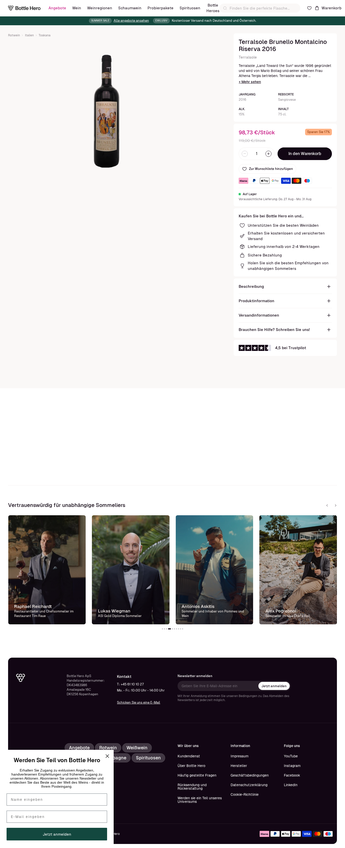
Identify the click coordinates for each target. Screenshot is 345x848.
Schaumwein (129, 8)
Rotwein (14, 35)
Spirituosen (190, 8)
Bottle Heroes (212, 8)
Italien (29, 35)
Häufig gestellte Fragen (197, 775)
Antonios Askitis (198, 606)
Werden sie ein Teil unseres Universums (200, 800)
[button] (162, 628)
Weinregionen (99, 8)
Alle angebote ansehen (131, 20)
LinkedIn (291, 785)
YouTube (291, 756)
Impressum (240, 756)
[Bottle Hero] (24, 8)
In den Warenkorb (304, 153)
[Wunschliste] (309, 8)
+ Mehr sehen (250, 82)
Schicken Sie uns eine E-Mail (138, 702)
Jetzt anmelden (274, 686)
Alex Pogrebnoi (280, 610)
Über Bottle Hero (191, 766)
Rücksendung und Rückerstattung (192, 786)
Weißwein (137, 747)
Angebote (57, 8)
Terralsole (248, 57)
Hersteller (239, 766)
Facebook (292, 775)
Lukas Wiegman (114, 610)
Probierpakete (160, 8)
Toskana (45, 35)
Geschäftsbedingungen (250, 775)
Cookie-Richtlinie (245, 794)
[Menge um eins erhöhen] (268, 154)
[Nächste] (335, 505)
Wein (76, 8)
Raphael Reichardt (33, 606)
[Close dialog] (107, 756)
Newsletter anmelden (195, 676)
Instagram (292, 766)
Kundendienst (189, 756)
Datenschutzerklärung (249, 785)
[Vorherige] (327, 505)
